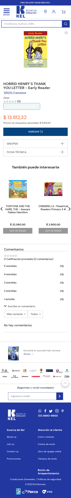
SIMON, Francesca (15, 92)
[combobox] (35, 24)
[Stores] (45, 12)
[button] (1, 209)
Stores (27, 353)
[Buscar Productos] (65, 24)
